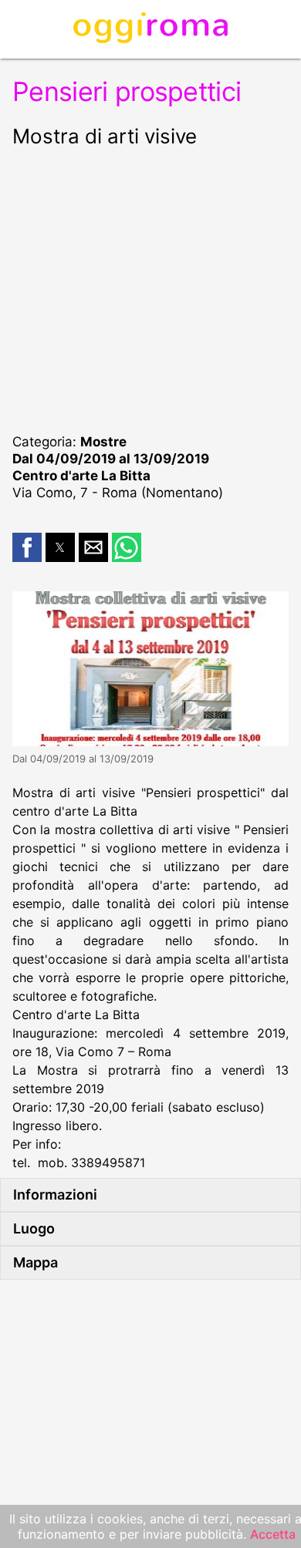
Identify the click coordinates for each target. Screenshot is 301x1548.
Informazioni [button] (55, 1194)
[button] (27, 547)
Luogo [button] (34, 1228)
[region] (150, 288)
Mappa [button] (35, 1262)
